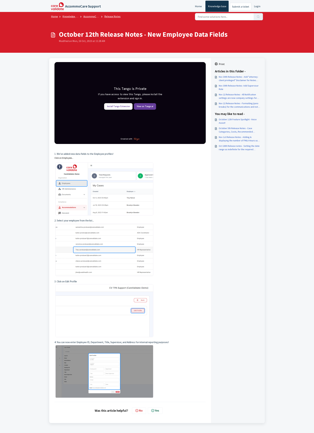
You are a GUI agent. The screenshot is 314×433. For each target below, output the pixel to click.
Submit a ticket (240, 6)
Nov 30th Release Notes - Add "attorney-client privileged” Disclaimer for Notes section (238, 78)
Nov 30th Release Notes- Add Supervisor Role (239, 87)
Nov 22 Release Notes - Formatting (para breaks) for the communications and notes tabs (239, 105)
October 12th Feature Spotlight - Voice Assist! (238, 121)
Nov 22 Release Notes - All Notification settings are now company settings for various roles (238, 96)
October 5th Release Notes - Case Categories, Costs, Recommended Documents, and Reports (236, 130)
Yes (157, 410)
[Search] (258, 16)
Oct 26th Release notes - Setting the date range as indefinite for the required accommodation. (239, 147)
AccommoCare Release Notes (99, 16)
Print (222, 64)
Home (198, 6)
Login (257, 6)
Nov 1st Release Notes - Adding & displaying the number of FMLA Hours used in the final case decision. (239, 139)
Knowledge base (217, 6)
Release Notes (112, 16)
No (141, 410)
